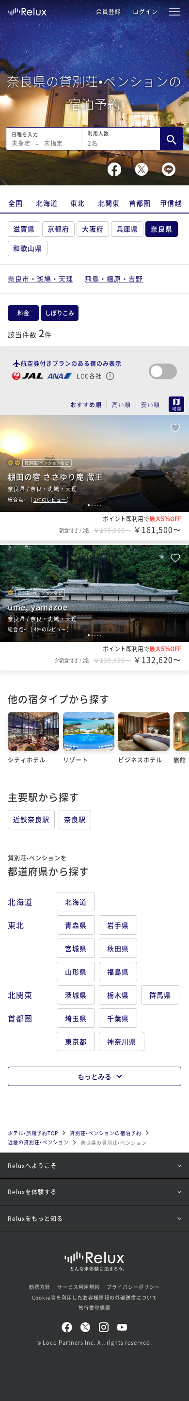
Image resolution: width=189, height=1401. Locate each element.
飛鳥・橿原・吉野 (114, 278)
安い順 (150, 404)
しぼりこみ (59, 313)
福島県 (118, 971)
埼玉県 (76, 1018)
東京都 (76, 1041)
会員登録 (108, 11)
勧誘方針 (39, 1286)
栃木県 (118, 995)
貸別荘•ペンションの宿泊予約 (106, 1133)
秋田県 (118, 948)
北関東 (109, 203)
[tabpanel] (94, 463)
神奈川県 (121, 1041)
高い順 (121, 404)
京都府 (58, 228)
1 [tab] (89, 505)
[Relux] (27, 9)
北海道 (47, 203)
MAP (176, 404)
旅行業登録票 (94, 1307)
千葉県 (118, 1018)
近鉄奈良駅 (31, 819)
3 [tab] (94, 505)
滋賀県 (24, 228)
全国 (15, 203)
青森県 (76, 925)
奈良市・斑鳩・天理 (40, 278)
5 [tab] (100, 505)
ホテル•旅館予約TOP (33, 1133)
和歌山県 (27, 248)
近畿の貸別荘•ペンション (38, 1142)
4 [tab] (97, 505)
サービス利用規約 (78, 1286)
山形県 (76, 971)
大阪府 (93, 228)
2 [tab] (92, 505)
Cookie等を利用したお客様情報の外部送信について (95, 1297)
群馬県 (160, 995)
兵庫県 (127, 228)
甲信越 (171, 203)
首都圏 (140, 203)
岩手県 (118, 925)
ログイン (145, 11)
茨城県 (76, 995)
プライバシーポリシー (133, 1286)
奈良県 (162, 228)
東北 (77, 203)
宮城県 (76, 948)
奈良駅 (75, 819)
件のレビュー (50, 499)
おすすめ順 (86, 404)
